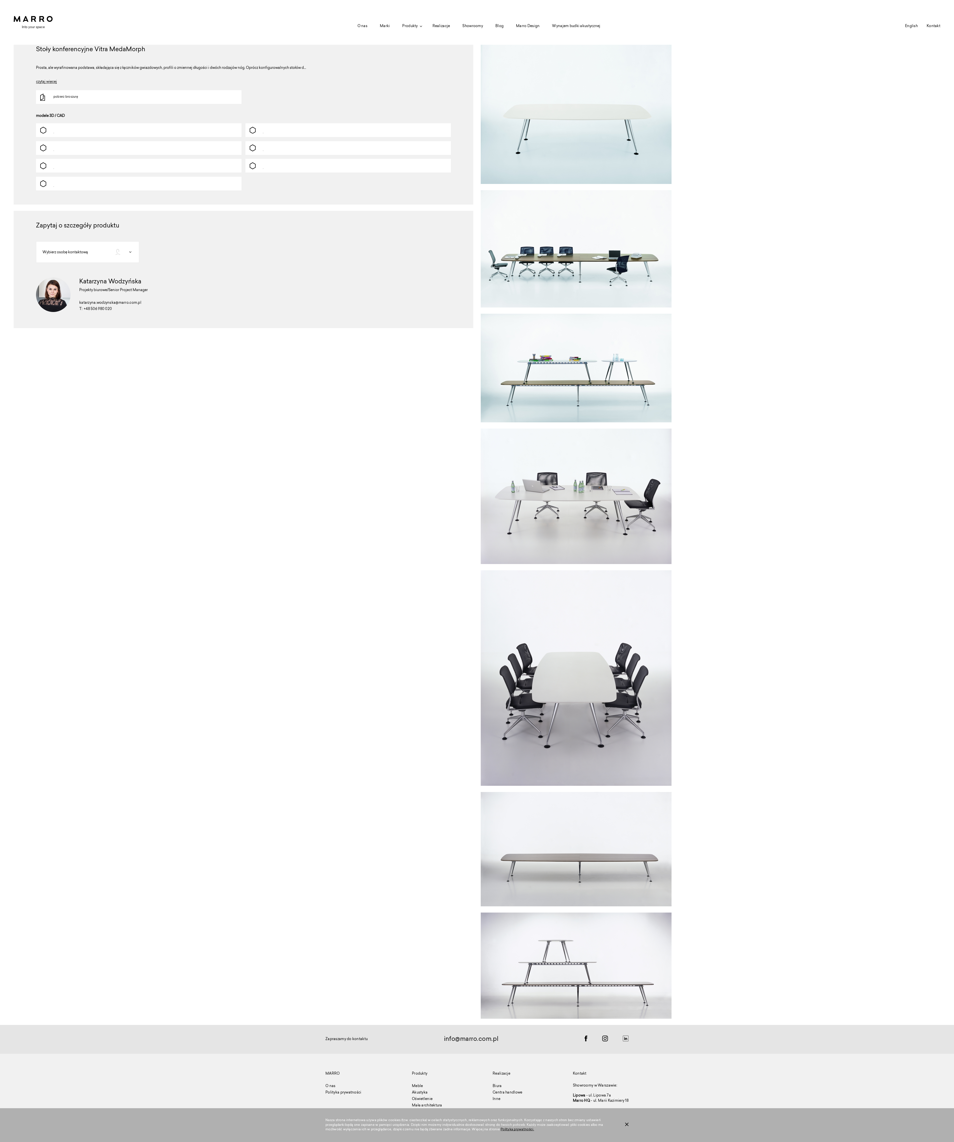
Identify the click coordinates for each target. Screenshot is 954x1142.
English (911, 26)
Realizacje (441, 26)
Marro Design (528, 26)
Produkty (410, 26)
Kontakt (933, 26)
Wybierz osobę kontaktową (65, 252)
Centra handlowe (507, 1093)
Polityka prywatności (343, 1093)
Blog (499, 26)
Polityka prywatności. (517, 1129)
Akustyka (420, 1093)
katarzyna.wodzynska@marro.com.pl (110, 303)
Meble (417, 1086)
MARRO (332, 1074)
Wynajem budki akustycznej (576, 26)
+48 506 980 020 (98, 309)
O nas (362, 26)
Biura (497, 1086)
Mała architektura (427, 1105)
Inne (496, 1099)
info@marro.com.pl (471, 1039)
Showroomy (472, 26)
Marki (385, 26)
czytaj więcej (46, 82)
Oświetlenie (422, 1099)
